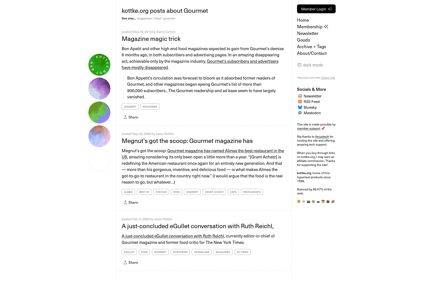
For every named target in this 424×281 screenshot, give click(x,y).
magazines (144, 18)
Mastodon (312, 113)
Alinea (128, 192)
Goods (303, 39)
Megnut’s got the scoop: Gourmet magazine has (187, 140)
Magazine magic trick (151, 38)
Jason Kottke (165, 133)
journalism (201, 252)
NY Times (242, 252)
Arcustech (322, 136)
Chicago (161, 192)
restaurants (252, 192)
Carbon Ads (328, 78)
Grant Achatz (214, 192)
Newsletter (307, 33)
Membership (310, 26)
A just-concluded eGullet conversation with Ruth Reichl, (198, 225)
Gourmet (130, 106)
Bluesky (310, 107)
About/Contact (312, 53)
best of (144, 192)
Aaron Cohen (166, 31)
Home (303, 20)
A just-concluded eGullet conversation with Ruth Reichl (173, 236)
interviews (180, 252)
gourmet (169, 18)
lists (233, 192)
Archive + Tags (311, 46)
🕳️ (318, 201)
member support (308, 128)
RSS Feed (312, 101)
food (158, 18)
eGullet (129, 252)
